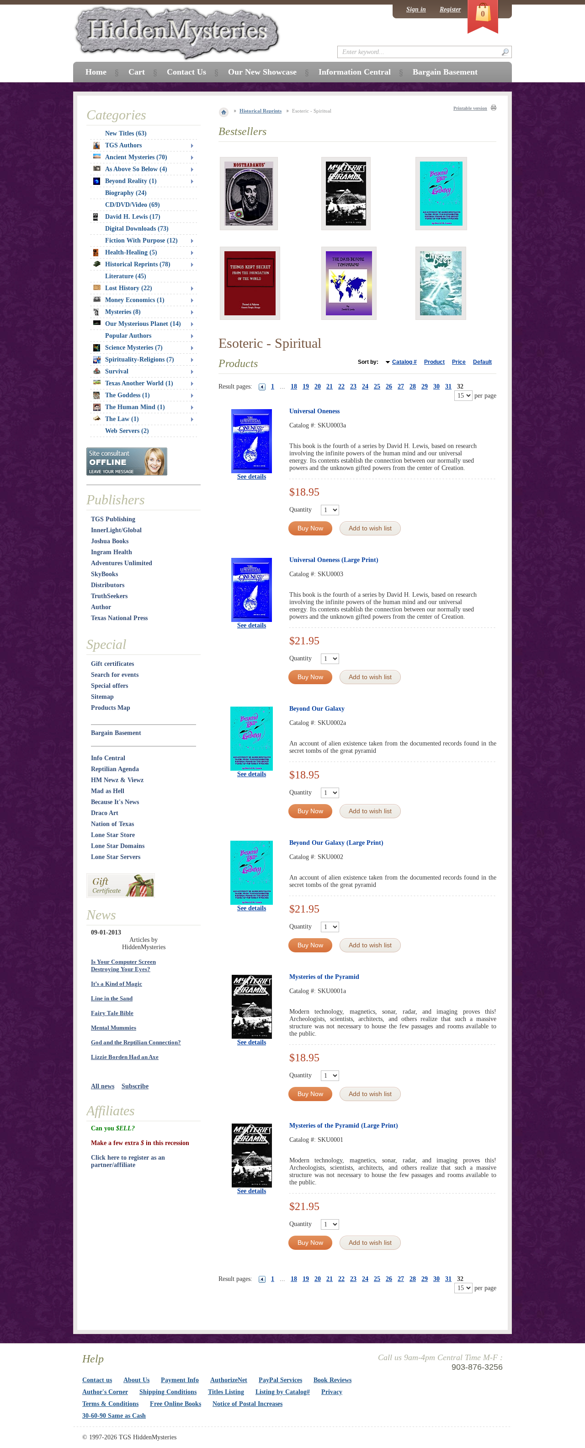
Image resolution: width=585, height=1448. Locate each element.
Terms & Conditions (110, 1403)
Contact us (97, 1380)
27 (401, 386)
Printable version (470, 108)
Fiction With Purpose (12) (141, 240)
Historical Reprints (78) (137, 264)
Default (482, 362)
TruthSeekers (109, 596)
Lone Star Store (113, 835)
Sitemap (102, 696)
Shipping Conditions (168, 1392)
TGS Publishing (113, 519)
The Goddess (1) (127, 395)
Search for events (114, 674)
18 (294, 386)
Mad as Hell (107, 791)
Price (459, 362)
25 (377, 386)
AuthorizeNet (228, 1380)
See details (251, 476)
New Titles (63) (126, 133)
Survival (116, 371)
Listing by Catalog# (282, 1392)
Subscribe (135, 1086)
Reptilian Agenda (115, 769)
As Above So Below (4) (136, 169)
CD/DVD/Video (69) (132, 204)
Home (95, 71)
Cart (136, 71)
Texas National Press (119, 618)
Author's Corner (105, 1392)
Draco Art (104, 813)
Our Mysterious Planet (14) (143, 323)
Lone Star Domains (117, 846)
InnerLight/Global (116, 530)
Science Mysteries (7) (134, 347)
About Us (136, 1380)
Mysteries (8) (123, 311)
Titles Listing (226, 1392)
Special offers (109, 685)
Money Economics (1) (135, 300)
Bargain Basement (116, 732)
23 (353, 386)
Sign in (416, 9)
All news (102, 1086)
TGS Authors (123, 145)
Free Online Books (175, 1403)
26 (389, 386)
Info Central (108, 758)
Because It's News (115, 802)
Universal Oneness (314, 411)
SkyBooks (104, 574)
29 (424, 386)
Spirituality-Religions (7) (139, 359)
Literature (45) (125, 276)
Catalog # (404, 362)
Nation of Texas (112, 824)
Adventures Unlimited (121, 563)
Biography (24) (126, 192)
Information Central (355, 71)
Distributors (107, 585)
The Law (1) (122, 419)
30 (436, 386)
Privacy (331, 1392)
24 (365, 386)
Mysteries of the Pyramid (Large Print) (343, 1125)
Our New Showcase (262, 71)
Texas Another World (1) (139, 383)
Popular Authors (128, 335)
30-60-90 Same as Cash (114, 1415)
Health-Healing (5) (131, 252)
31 (448, 386)
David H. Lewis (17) (132, 216)
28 (413, 386)
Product (434, 362)
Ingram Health (111, 552)
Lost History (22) (128, 288)
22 (341, 386)
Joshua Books (109, 541)
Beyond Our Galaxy (317, 708)
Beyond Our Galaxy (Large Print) (336, 842)
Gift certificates (112, 663)
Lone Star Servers (115, 857)
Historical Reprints (260, 110)
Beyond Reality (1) (131, 181)
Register (450, 9)
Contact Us (186, 71)
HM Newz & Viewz (117, 780)
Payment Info (180, 1380)
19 (306, 386)
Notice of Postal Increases (247, 1403)
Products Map (110, 707)
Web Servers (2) (127, 430)
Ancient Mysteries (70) (136, 157)
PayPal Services (280, 1380)
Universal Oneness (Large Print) (333, 560)
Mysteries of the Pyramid (324, 976)
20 (317, 386)
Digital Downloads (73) (137, 228)
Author (101, 607)
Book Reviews (332, 1380)
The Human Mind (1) (135, 407)
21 (329, 386)
